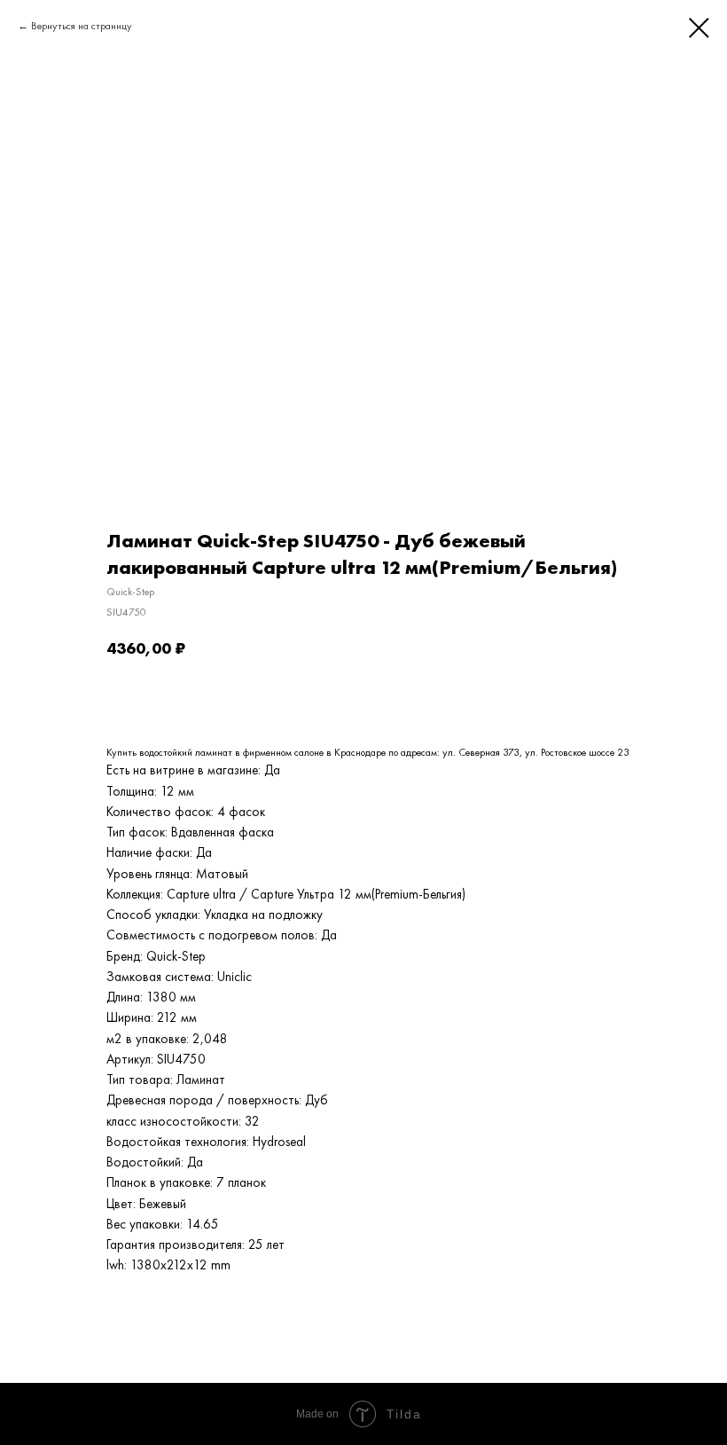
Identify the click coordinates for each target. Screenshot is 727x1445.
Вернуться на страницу (81, 26)
